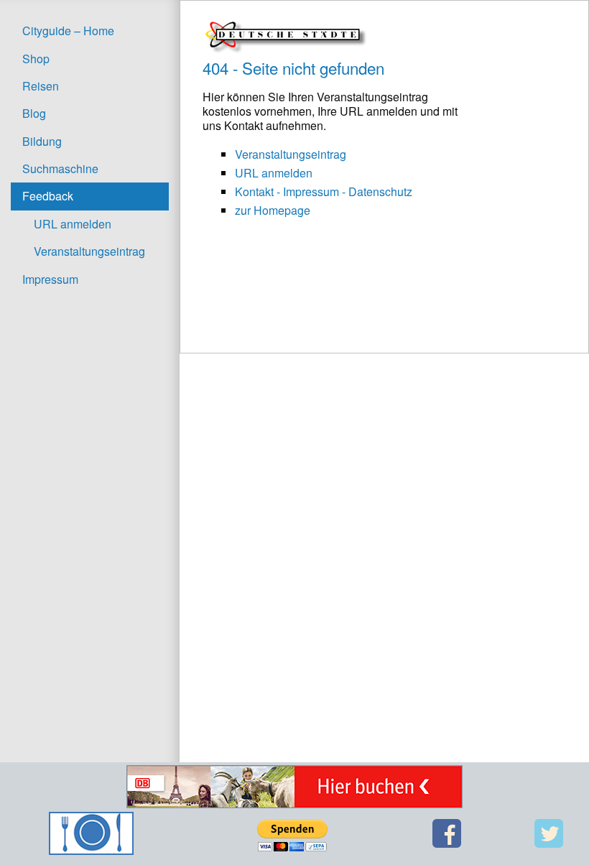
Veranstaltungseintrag (89, 251)
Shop (36, 58)
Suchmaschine (60, 168)
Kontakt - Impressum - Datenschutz (323, 191)
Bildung (42, 141)
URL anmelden (72, 224)
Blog (34, 113)
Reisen (40, 86)
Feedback (47, 196)
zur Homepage (272, 210)
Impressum (50, 279)
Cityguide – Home (68, 30)
